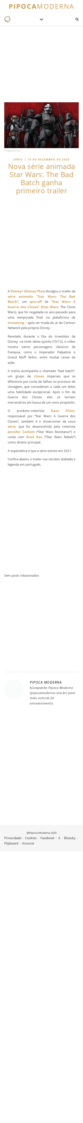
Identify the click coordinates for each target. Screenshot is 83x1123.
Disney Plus (34, 291)
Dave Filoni (62, 410)
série (12, 426)
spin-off (36, 301)
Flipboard (11, 843)
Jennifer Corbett (21, 432)
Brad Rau (34, 437)
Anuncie (28, 843)
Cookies (31, 838)
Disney (16, 291)
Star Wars (50, 307)
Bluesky (70, 838)
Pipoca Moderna (46, 682)
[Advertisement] (41, 241)
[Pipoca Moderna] (7, 19)
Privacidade (12, 838)
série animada (20, 296)
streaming (16, 322)
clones (39, 376)
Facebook (47, 838)
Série (18, 159)
